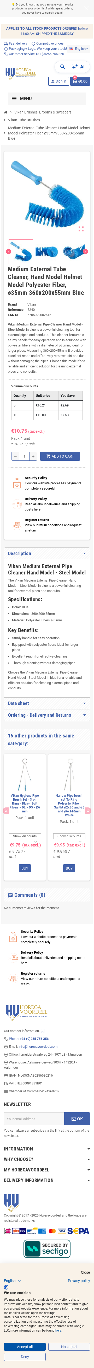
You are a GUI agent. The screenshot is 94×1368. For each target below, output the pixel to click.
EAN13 (13, 315)
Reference (16, 310)
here (58, 1330)
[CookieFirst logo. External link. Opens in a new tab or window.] (6, 1287)
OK (79, 1118)
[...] (42, 1031)
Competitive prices (50, 43)
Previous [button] (6, 810)
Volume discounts (24, 386)
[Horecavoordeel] (21, 73)
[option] (25, 817)
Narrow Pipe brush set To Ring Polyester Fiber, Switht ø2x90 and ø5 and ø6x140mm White (69, 805)
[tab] (47, 553)
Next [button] (88, 810)
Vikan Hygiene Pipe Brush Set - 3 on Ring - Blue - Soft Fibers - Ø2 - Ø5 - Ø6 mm (25, 803)
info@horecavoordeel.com (38, 1047)
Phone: (29, 1039)
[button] (12, 1281)
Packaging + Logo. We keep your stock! (37, 49)
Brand (12, 304)
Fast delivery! (18, 43)
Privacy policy (79, 1281)
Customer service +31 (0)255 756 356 (36, 54)
